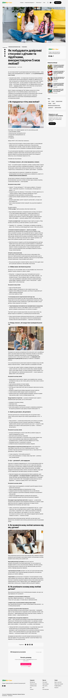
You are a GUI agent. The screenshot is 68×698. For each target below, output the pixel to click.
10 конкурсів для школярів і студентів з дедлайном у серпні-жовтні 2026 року (58, 66)
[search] (47, 2)
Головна (21, 2)
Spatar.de (19, 694)
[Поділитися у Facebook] (5, 51)
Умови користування (59, 683)
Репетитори (38, 2)
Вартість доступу (58, 682)
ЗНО (31, 687)
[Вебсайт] (53, 56)
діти (49, 101)
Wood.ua (23, 694)
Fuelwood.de (14, 694)
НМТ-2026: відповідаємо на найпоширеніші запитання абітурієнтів (58, 78)
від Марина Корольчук (12, 67)
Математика (32, 682)
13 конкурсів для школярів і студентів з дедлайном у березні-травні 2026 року (58, 84)
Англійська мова (33, 685)
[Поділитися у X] (5, 49)
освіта (54, 103)
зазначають (16, 85)
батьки (53, 101)
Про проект (44, 682)
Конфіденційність (58, 685)
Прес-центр (44, 685)
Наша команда (45, 683)
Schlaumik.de (9, 694)
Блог (44, 2)
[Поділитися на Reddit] (5, 54)
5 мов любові (24, 46)
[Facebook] (49, 56)
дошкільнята (50, 107)
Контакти (56, 687)
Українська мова (33, 683)
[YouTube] (51, 56)
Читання (31, 689)
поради (49, 103)
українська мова (58, 107)
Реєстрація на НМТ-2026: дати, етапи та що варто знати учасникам (58, 90)
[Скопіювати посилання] (5, 56)
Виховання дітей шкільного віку (14, 46)
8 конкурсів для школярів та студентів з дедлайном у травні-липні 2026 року (58, 72)
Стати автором (45, 689)
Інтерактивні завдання (29, 2)
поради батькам (59, 101)
